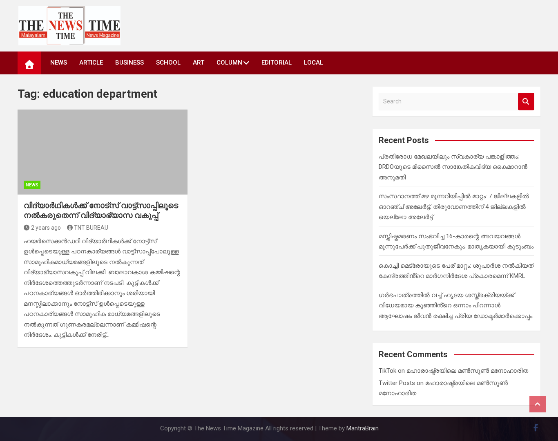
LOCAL (313, 62)
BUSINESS (129, 62)
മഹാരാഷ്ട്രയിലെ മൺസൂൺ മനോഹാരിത (467, 370)
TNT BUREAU (91, 227)
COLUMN (229, 62)
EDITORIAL (276, 62)
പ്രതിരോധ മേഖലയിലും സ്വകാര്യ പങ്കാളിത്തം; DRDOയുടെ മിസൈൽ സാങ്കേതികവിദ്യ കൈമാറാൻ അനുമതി (453, 167)
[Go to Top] (537, 404)
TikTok (387, 370)
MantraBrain (362, 428)
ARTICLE (91, 62)
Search (526, 101)
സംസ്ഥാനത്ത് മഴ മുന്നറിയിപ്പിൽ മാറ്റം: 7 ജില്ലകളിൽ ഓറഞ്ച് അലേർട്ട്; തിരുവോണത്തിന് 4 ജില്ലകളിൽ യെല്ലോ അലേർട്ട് (454, 207)
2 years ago (46, 227)
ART (198, 62)
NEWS (58, 62)
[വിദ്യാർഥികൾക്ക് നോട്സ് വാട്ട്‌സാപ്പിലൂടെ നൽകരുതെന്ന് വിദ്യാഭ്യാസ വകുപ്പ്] (102, 152)
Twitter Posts (397, 383)
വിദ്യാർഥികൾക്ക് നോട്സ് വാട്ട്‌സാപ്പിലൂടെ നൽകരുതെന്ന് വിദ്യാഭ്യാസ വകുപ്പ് (101, 210)
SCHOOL (168, 62)
